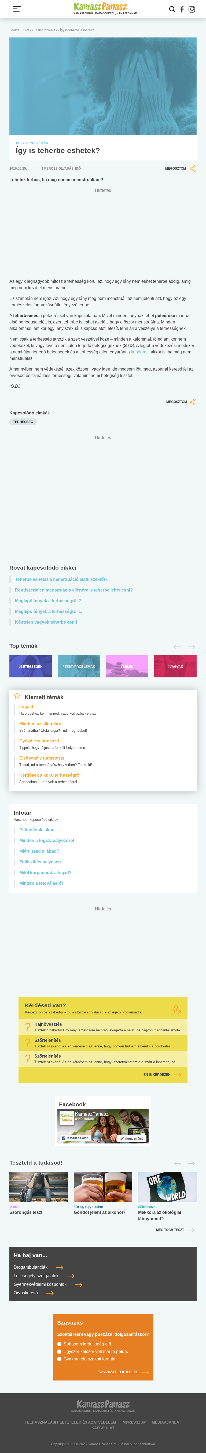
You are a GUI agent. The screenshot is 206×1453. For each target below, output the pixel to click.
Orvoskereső (26, 1293)
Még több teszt (170, 1230)
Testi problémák (45, 30)
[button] (182, 9)
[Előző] (176, 647)
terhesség (23, 422)
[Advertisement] (103, 501)
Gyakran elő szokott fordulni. (90, 1359)
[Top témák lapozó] (103, 647)
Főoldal (14, 30)
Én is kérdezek (157, 1075)
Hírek (27, 30)
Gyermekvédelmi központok (41, 1284)
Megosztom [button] (175, 168)
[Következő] (190, 647)
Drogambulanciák (31, 1267)
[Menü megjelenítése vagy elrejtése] (16, 9)
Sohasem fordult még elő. (88, 1344)
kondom (138, 352)
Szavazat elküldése (119, 1372)
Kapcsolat (103, 1428)
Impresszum (134, 1422)
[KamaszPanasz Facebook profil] (103, 1125)
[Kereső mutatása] (172, 9)
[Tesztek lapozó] (103, 1163)
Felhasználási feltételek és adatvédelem (70, 1422)
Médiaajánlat (166, 1422)
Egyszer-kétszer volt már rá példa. (96, 1351)
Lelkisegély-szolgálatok (37, 1275)
